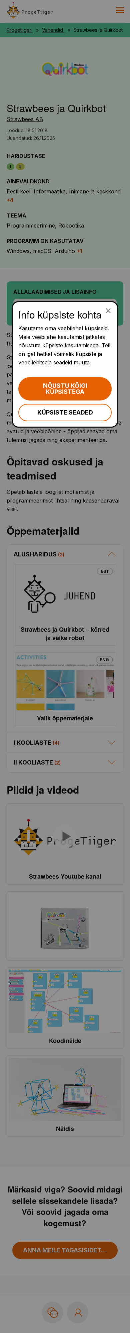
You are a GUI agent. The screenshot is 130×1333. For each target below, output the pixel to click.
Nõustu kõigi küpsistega (65, 388)
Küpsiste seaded (65, 412)
